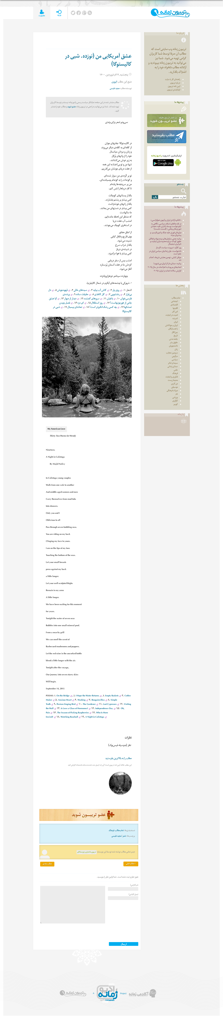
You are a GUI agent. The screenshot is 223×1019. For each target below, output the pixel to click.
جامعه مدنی (173, 339)
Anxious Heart (65, 700)
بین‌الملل (175, 332)
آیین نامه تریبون (174, 86)
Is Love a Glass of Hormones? (74, 709)
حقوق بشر (174, 343)
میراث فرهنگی (172, 391)
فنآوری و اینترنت (172, 377)
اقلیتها (175, 308)
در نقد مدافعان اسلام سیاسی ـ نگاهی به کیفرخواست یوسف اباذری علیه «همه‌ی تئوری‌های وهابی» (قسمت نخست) (166, 227)
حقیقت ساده (82, 295)
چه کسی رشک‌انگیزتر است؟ (103, 307)
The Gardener (89, 704)
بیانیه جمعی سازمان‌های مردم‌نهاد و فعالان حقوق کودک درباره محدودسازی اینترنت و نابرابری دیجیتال (165, 242)
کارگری (175, 401)
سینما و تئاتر (173, 363)
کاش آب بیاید (99, 290)
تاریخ (176, 336)
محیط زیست (173, 380)
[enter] (58, 13)
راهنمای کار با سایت (172, 79)
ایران (176, 322)
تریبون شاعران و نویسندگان (86, 852)
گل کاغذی (99, 295)
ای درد (80, 303)
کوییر (175, 404)
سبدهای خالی (80, 290)
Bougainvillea (98, 700)
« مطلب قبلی (131, 864)
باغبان (110, 299)
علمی (176, 370)
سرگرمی (175, 356)
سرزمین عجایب (172, 353)
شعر (124, 836)
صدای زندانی (172, 367)
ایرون (114, 82)
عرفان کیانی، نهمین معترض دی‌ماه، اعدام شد (165, 259)
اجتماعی (174, 301)
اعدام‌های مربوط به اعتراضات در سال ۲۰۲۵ (164, 267)
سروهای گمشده (91, 299)
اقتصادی (174, 305)
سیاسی (175, 360)
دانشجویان (173, 346)
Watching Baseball (69, 717)
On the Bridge (63, 696)
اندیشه (175, 319)
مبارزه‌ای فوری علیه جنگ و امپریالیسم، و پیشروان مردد (165, 234)
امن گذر (175, 312)
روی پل (115, 290)
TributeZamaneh (170, 12)
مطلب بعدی (47, 864)
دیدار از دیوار (70, 299)
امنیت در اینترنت (172, 315)
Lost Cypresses (110, 704)
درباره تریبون (175, 83)
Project (123, 993)
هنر (176, 394)
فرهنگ (111, 830)
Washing (82, 700)
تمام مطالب (119, 830)
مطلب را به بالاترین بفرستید (118, 759)
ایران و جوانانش (171, 325)
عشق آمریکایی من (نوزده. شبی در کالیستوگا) (98, 61)
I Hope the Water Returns (87, 696)
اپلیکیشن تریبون (173, 90)
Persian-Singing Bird (66, 704)
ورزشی (175, 397)
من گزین (174, 384)
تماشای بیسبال (74, 307)
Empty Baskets (112, 696)
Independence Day (104, 709)
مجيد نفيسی (114, 88)
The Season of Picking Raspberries (73, 713)
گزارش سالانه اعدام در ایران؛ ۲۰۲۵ (167, 271)
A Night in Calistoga (94, 717)
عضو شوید (71, 107)
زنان (176, 349)
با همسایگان (173, 329)
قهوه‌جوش (62, 290)
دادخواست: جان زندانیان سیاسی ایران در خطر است (165, 253)
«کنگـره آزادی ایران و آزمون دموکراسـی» (166, 220)
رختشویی (115, 295)
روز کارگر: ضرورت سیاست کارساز (168, 248)
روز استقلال (97, 303)
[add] (41, 13)
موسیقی (174, 387)
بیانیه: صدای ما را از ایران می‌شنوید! (167, 264)
